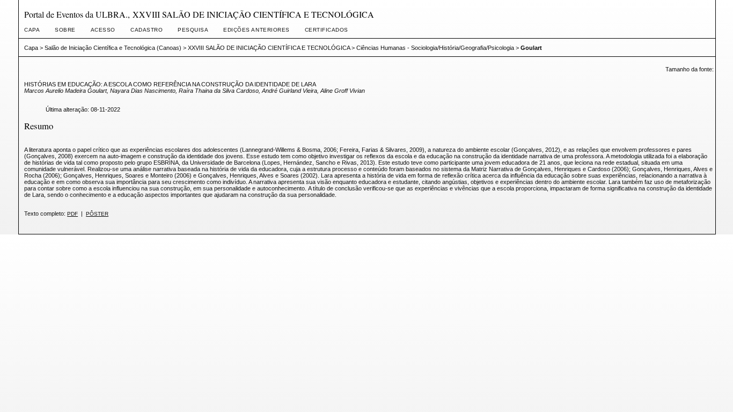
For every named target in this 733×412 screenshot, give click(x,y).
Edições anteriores (256, 30)
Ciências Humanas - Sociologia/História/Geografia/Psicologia (435, 48)
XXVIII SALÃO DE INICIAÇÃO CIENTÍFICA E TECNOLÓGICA (269, 48)
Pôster (97, 214)
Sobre (65, 30)
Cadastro (146, 30)
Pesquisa (193, 30)
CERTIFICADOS (326, 30)
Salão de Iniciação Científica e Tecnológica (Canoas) (113, 48)
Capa (32, 30)
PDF (72, 214)
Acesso (103, 30)
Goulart (531, 48)
